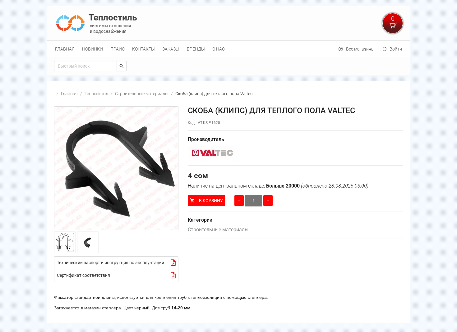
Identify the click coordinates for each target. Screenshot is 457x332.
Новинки (92, 48)
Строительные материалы (141, 93)
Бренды (196, 48)
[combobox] (85, 66)
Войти (396, 48)
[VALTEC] (295, 153)
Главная (65, 48)
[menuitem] (64, 49)
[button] (116, 168)
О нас (218, 48)
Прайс (117, 48)
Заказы (170, 48)
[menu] (228, 49)
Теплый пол (96, 93)
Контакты (143, 48)
